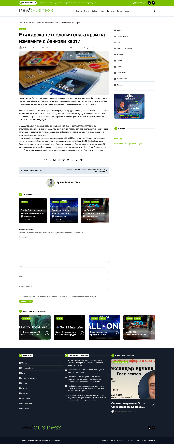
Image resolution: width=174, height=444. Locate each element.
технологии (98, 48)
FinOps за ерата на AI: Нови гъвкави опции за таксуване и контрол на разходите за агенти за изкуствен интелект (85, 362)
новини (81, 48)
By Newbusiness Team (30, 48)
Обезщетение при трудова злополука (128, 144)
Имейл (22, 276)
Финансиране (122, 79)
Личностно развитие (124, 48)
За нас (119, 11)
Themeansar (55, 440)
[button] (153, 386)
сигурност (88, 48)
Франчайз (120, 85)
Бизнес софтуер (123, 36)
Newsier (45, 440)
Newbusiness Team (70, 182)
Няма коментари (56, 48)
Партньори (110, 11)
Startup (119, 30)
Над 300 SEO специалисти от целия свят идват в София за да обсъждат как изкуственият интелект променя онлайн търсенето (86, 388)
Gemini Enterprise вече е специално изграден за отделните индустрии (32, 213)
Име (21, 266)
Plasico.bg (118, 139)
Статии (86, 11)
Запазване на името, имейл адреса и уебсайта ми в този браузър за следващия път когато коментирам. (59, 297)
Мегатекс (74, 48)
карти (67, 48)
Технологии (121, 73)
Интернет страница (26, 287)
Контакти (127, 11)
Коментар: (23, 237)
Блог (102, 11)
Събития (95, 11)
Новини (79, 11)
